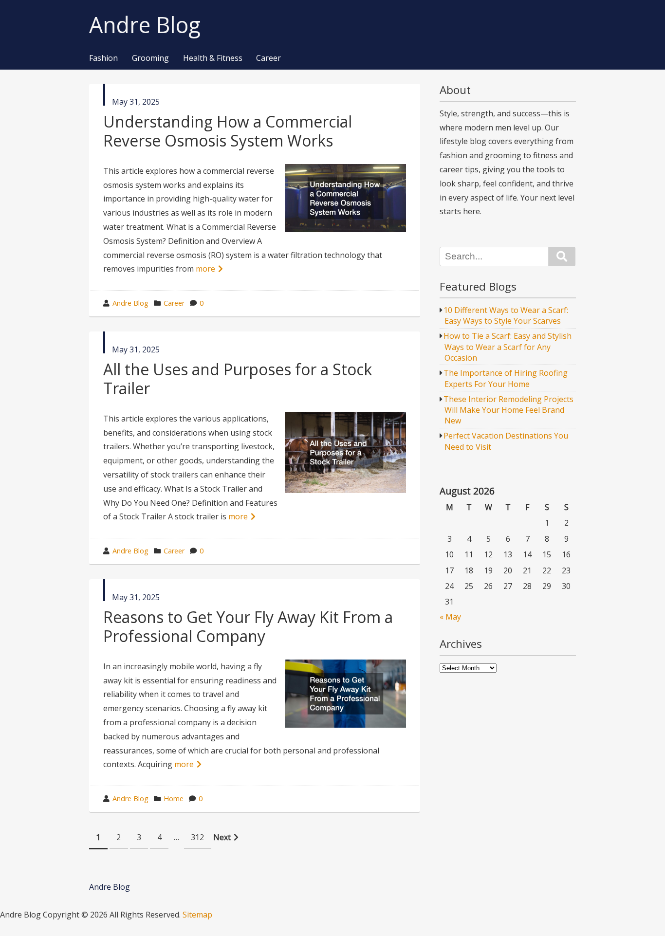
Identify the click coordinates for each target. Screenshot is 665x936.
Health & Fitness (212, 58)
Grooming (150, 58)
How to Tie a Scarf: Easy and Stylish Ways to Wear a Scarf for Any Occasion (507, 346)
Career (268, 58)
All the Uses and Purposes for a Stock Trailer (237, 378)
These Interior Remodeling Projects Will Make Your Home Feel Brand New (508, 410)
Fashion (103, 58)
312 (197, 837)
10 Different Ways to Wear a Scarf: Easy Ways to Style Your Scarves (505, 315)
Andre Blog (145, 25)
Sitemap (197, 914)
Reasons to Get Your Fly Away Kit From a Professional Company (248, 626)
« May (450, 616)
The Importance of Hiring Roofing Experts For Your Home (505, 378)
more (205, 268)
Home (174, 798)
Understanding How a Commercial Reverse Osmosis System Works (227, 130)
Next (222, 837)
